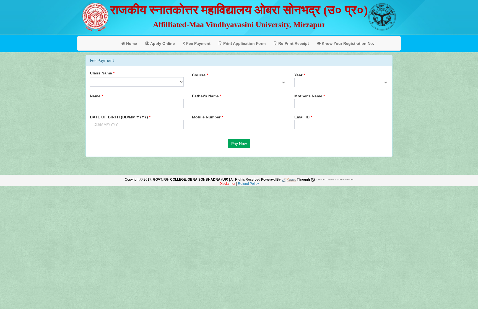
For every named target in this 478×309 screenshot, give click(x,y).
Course (199, 75)
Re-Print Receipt (293, 43)
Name (95, 96)
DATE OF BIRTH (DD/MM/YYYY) (119, 117)
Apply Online (162, 43)
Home (131, 43)
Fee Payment (198, 43)
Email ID (302, 117)
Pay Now (239, 143)
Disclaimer (227, 184)
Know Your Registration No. (347, 43)
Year (298, 75)
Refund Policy (248, 184)
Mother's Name (308, 96)
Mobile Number (206, 117)
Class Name (101, 73)
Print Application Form (244, 43)
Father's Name (205, 96)
